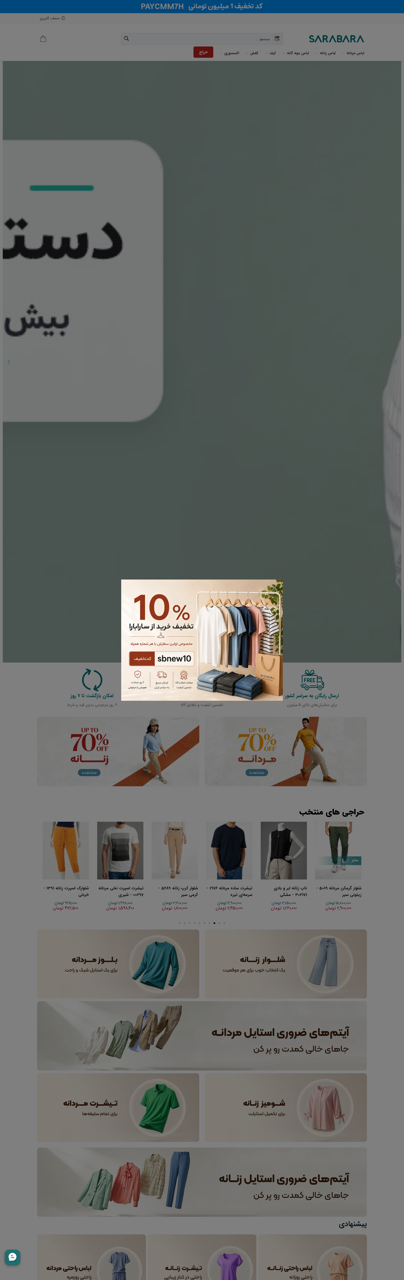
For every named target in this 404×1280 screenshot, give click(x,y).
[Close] (274, 587)
